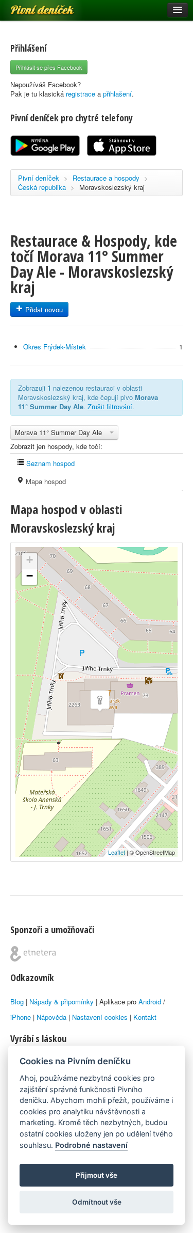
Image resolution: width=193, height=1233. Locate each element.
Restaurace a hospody (106, 178)
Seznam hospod (49, 463)
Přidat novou (43, 309)
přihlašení (117, 94)
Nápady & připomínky (61, 1001)
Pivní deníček (31, 6)
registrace (80, 94)
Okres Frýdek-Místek (54, 346)
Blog (17, 1001)
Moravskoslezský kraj (112, 187)
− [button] (29, 575)
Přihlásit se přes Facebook (48, 67)
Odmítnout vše (96, 1202)
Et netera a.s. (33, 954)
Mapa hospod (45, 481)
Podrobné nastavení (91, 1145)
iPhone (20, 1017)
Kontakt (144, 1017)
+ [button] (29, 559)
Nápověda (51, 1017)
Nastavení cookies (100, 1017)
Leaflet (116, 852)
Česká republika (42, 187)
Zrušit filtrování (109, 406)
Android (149, 1001)
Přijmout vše (96, 1175)
